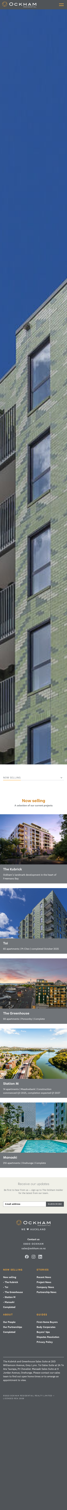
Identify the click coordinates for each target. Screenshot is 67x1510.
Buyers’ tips (43, 1332)
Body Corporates (46, 1327)
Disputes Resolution (48, 1337)
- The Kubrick (10, 1282)
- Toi (5, 1287)
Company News (45, 1287)
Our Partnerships (12, 1327)
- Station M (9, 1297)
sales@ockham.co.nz (34, 1248)
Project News (44, 1282)
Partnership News (46, 1292)
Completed (9, 1307)
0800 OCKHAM (33, 1243)
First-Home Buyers (47, 1322)
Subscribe (55, 1203)
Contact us (33, 1239)
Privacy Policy (45, 1342)
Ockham (33, 1223)
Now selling (13, 1269)
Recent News (44, 1277)
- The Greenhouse (13, 1292)
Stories (43, 1269)
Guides (42, 1314)
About (8, 1314)
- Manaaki (8, 1302)
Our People (9, 1322)
